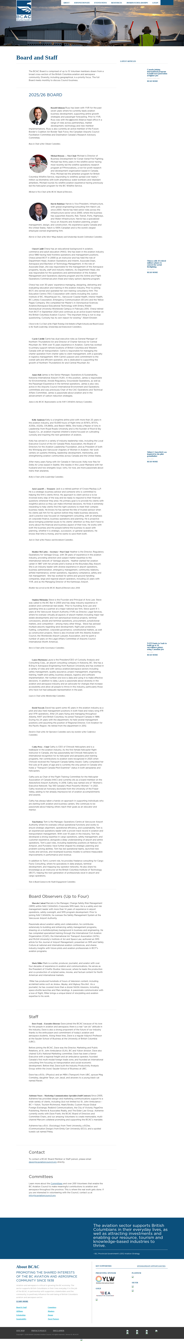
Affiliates (19, 1311)
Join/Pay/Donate (82, 3)
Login (155, 3)
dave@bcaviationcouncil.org (43, 1162)
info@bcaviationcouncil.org (42, 1196)
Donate (50, 1315)
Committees (56, 1184)
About (66, 3)
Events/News (100, 3)
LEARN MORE (22, 1301)
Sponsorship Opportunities (151, 1266)
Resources (116, 3)
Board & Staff (21, 1307)
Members (51, 1311)
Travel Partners (53, 1319)
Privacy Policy (38, 1331)
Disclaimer (58, 1331)
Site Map (20, 1331)
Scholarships (21, 1315)
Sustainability (21, 1319)
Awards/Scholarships (137, 3)
